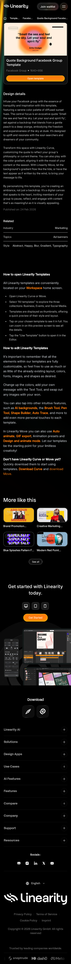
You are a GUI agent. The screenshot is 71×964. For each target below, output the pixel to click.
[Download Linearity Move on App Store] (43, 711)
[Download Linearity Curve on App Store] (28, 711)
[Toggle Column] (64, 730)
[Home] (16, 6)
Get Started (35, 617)
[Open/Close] (63, 6)
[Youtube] (52, 863)
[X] (44, 863)
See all (35, 561)
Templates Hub (15, 18)
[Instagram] (27, 863)
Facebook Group (28, 18)
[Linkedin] (35, 863)
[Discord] (19, 863)
